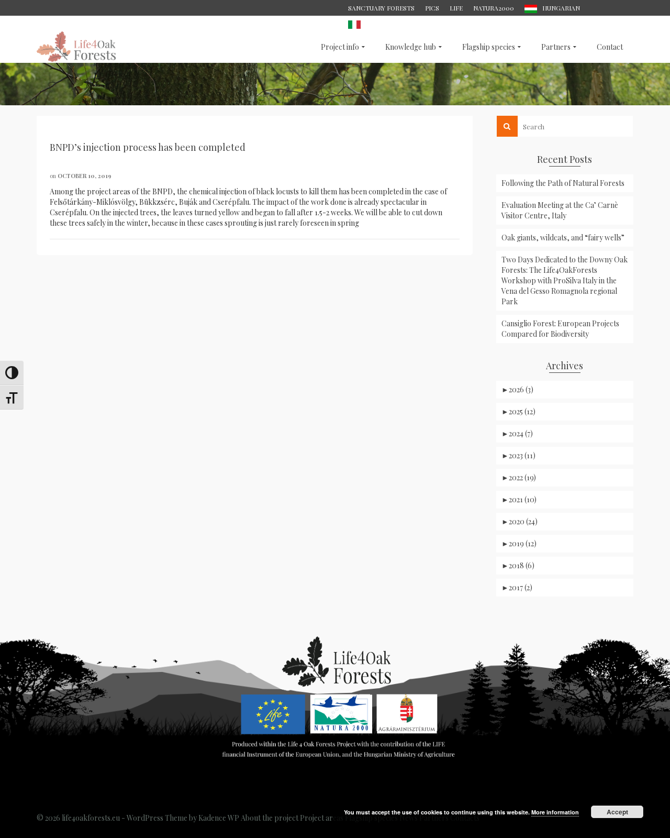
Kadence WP (218, 818)
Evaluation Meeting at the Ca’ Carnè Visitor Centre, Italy (559, 210)
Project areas (321, 818)
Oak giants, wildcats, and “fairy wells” (562, 237)
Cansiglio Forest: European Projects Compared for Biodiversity (560, 328)
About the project (269, 818)
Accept (617, 812)
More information (555, 812)
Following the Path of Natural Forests (562, 183)
